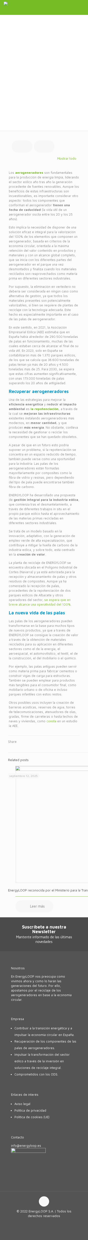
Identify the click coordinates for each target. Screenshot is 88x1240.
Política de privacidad (30, 1110)
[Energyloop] (22, 7)
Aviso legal (22, 1104)
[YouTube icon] (44, 1223)
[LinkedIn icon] (49, 1223)
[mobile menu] (81, 7)
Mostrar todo (66, 158)
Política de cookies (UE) (31, 1117)
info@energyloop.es (26, 1145)
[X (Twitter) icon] (39, 1223)
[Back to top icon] (44, 1201)
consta (51, 721)
